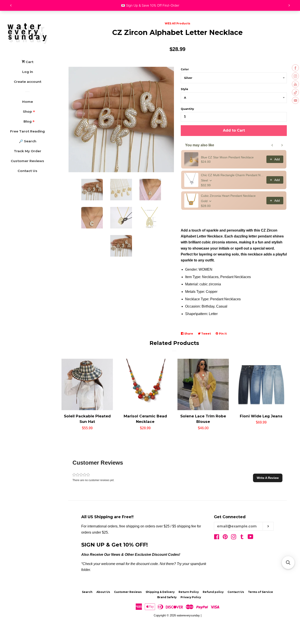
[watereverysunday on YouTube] (250, 538)
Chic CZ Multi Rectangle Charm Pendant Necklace (232, 175)
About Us (103, 592)
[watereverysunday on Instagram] (233, 538)
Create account (27, 82)
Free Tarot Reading (27, 131)
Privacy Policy (191, 597)
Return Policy (189, 592)
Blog (27, 121)
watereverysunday (188, 615)
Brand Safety (167, 597)
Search (87, 592)
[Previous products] (272, 145)
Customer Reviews (27, 161)
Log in (27, 72)
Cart (29, 62)
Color (185, 69)
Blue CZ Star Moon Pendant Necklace (227, 157)
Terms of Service (260, 592)
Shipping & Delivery (160, 592)
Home (27, 102)
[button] (267, 478)
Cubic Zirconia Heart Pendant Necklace (228, 195)
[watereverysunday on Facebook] (216, 538)
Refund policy (213, 592)
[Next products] (282, 145)
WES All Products (177, 23)
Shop (27, 111)
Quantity (187, 108)
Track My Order (27, 151)
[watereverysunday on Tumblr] (242, 538)
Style (184, 89)
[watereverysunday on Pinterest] (225, 538)
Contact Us (27, 171)
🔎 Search (27, 141)
